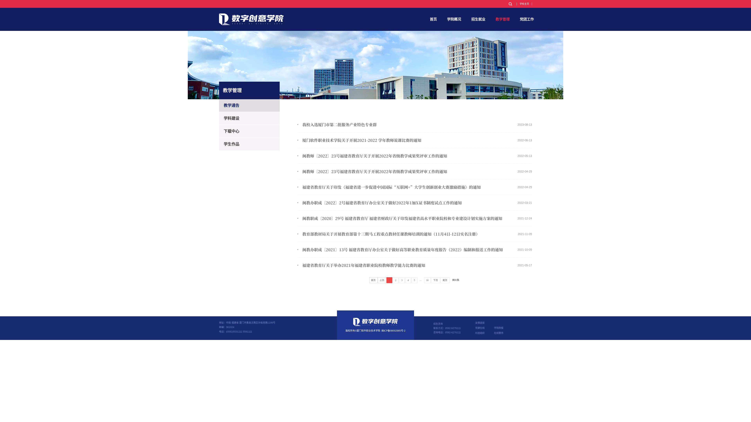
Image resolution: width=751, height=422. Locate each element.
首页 (433, 19)
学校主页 (524, 4)
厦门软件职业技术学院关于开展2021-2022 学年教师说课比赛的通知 (417, 140)
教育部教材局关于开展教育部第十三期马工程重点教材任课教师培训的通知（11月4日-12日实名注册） (417, 234)
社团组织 (480, 333)
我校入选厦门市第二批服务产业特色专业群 (417, 124)
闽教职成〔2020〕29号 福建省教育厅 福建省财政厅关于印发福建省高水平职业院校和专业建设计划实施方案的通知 (417, 218)
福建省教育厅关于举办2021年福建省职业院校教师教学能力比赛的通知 (417, 265)
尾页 (445, 280)
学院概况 (454, 19)
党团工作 (527, 19)
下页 (435, 280)
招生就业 (478, 19)
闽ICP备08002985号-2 (393, 330)
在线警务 (498, 333)
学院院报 (498, 328)
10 (427, 280)
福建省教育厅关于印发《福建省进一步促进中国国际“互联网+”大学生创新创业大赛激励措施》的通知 (417, 187)
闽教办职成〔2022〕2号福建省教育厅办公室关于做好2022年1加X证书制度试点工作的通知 (417, 203)
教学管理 (503, 19)
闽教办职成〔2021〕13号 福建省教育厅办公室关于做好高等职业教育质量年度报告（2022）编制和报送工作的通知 (417, 249)
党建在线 (480, 328)
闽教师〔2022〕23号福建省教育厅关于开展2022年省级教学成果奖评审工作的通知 (417, 156)
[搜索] (510, 4)
